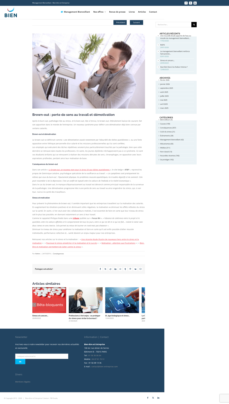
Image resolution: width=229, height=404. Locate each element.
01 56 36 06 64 (94, 357)
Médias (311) (165, 147)
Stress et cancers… (40, 317)
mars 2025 (164, 108)
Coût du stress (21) (167, 131)
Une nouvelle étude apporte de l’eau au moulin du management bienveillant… (175, 37)
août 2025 (164, 92)
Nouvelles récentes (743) (169, 155)
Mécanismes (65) (166, 144)
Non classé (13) (166, 151)
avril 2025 (164, 104)
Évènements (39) (166, 135)
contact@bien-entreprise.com (104, 368)
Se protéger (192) (167, 159)
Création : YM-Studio (50, 400)
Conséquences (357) (168, 128)
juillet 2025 (164, 96)
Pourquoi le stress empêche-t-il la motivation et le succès (71, 243)
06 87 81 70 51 (98, 360)
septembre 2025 (166, 88)
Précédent (120, 22)
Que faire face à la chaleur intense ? (174, 67)
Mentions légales (22, 383)
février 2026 (164, 80)
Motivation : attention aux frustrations (118, 243)
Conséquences (58, 253)
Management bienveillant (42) (172, 139)
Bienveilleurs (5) (166, 119)
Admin (37, 253)
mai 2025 (163, 100)
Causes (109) (165, 124)
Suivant (136, 22)
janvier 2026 (165, 84)
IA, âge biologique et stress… (121, 317)
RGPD (162, 45)
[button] (34, 305)
